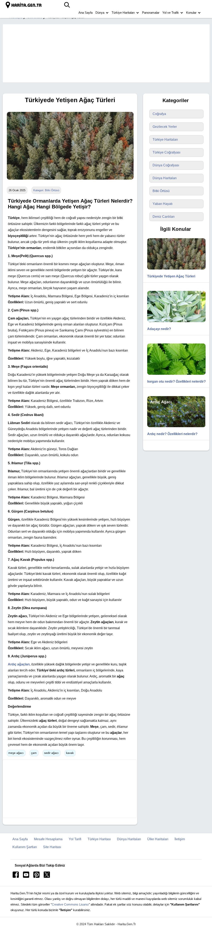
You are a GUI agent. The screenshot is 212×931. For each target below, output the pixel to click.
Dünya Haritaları (165, 178)
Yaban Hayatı (162, 204)
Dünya (99, 12)
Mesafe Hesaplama (48, 839)
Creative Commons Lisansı (70, 904)
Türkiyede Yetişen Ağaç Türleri (171, 276)
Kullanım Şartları (24, 847)
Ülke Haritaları (157, 839)
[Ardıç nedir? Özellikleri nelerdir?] (174, 428)
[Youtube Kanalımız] (26, 876)
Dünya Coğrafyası (166, 165)
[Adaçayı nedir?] (174, 323)
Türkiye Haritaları (123, 12)
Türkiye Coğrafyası (166, 152)
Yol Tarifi (75, 839)
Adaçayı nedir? (159, 329)
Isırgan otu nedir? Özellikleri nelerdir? (176, 381)
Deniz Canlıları (164, 216)
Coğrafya (159, 114)
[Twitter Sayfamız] (47, 876)
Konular (191, 12)
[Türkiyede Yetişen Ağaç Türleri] (69, 182)
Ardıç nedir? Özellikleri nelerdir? (172, 434)
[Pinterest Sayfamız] (36, 876)
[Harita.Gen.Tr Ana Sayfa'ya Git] (23, 5)
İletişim (180, 839)
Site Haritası (52, 847)
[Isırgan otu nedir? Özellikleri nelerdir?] (174, 375)
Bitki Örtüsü (161, 191)
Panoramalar (150, 12)
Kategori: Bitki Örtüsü (46, 190)
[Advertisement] (104, 53)
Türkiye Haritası (99, 839)
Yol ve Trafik (170, 12)
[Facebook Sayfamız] (16, 876)
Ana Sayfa (85, 12)
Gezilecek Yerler (165, 126)
